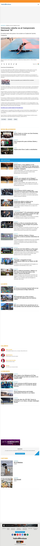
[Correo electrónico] (11, 64)
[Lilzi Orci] (3, 366)
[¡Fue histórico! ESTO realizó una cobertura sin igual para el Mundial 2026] (7, 193)
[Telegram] (9, 64)
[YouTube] (17, 535)
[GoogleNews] (22, 535)
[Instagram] (20, 535)
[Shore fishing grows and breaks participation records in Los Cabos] (7, 393)
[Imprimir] (16, 64)
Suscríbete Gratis (20, 453)
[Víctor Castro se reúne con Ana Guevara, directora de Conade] (7, 134)
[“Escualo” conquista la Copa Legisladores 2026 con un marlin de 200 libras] (7, 262)
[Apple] (25, 535)
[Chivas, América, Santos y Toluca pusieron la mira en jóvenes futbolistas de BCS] (7, 239)
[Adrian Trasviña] (3, 350)
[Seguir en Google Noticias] (38, 64)
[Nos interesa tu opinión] (20, 525)
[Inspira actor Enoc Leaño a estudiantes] (7, 151)
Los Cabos (4, 119)
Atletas (15, 119)
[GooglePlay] (27, 535)
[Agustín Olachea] (3, 355)
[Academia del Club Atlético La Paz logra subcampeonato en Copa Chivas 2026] (7, 252)
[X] (4, 64)
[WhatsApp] (6, 64)
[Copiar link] (14, 64)
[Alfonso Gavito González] (3, 361)
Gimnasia (10, 119)
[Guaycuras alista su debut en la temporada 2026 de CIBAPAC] (7, 204)
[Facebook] (1, 64)
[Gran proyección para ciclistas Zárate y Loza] (7, 142)
